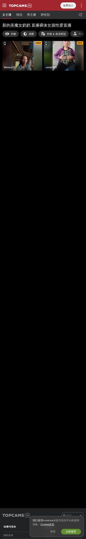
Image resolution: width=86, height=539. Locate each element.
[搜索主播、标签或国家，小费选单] (80, 15)
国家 (31, 33)
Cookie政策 (47, 524)
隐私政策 (8, 535)
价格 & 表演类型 (56, 33)
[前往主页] (26, 5)
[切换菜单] (4, 5)
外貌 (13, 33)
